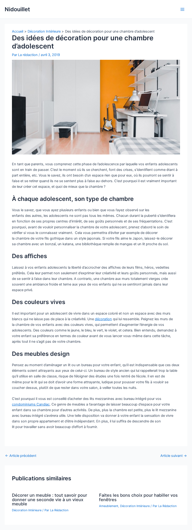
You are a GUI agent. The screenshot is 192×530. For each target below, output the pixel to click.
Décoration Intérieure (26, 510)
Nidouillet (17, 9)
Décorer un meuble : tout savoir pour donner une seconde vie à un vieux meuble (49, 499)
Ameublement (108, 506)
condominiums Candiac (31, 404)
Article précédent (20, 456)
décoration (103, 319)
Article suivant (173, 456)
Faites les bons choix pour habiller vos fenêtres (138, 497)
